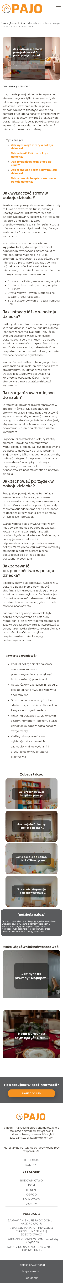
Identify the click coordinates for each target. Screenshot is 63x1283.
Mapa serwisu (31, 1271)
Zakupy (31, 1204)
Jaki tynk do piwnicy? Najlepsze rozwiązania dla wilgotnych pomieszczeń (31, 976)
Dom (23, 23)
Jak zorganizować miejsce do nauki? (31, 163)
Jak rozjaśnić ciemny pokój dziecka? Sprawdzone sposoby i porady (31, 826)
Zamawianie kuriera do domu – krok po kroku (31, 1222)
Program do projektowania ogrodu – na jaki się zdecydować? (31, 1231)
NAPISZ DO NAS (31, 1093)
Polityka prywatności (31, 1265)
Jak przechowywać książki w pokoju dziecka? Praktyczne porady (31, 793)
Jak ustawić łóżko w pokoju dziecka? (29, 155)
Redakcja (31, 1160)
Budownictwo (31, 1180)
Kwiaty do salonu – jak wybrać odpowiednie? (31, 1248)
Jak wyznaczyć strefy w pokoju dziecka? (32, 146)
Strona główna (9, 23)
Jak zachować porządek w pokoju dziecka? (34, 171)
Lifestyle (31, 1190)
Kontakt (31, 1165)
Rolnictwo (31, 1199)
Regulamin (31, 1278)
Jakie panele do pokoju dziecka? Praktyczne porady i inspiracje (31, 859)
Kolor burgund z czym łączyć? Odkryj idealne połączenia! (31, 1036)
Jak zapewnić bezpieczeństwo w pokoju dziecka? (33, 180)
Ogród (31, 1194)
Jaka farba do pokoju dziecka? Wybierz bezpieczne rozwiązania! (31, 891)
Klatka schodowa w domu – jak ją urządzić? (31, 1241)
